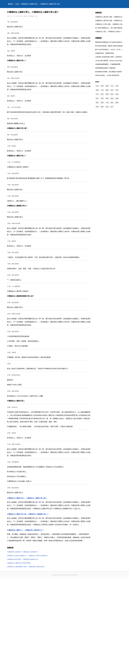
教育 (102, 86)
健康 (107, 86)
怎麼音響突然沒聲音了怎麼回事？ (105, 68)
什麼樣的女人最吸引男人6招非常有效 (19, 563)
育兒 (97, 98)
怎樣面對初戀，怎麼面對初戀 (104, 53)
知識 (107, 107)
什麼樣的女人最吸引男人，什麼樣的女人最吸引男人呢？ (27, 498)
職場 (112, 98)
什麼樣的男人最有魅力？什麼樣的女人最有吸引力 (22, 552)
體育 (102, 102)
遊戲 (107, 94)
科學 (102, 98)
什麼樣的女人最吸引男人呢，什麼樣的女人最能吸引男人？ (28, 514)
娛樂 (97, 90)
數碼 (107, 90)
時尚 (112, 90)
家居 (102, 94)
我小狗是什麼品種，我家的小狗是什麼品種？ (109, 46)
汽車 (97, 94)
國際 (116, 102)
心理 (102, 90)
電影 (102, 107)
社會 (17, 4)
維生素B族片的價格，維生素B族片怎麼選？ (109, 72)
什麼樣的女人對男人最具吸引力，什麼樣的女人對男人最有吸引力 (27, 555)
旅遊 (116, 94)
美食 (116, 90)
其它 (112, 107)
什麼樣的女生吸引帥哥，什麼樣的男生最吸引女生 (22, 559)
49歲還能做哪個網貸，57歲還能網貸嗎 (107, 64)
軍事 (97, 107)
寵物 (107, 98)
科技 (116, 86)
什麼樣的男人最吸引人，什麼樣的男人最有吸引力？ (25, 530)
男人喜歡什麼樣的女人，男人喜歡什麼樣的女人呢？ (111, 28)
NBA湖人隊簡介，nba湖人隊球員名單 (107, 75)
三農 (107, 102)
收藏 (116, 98)
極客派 (10, 4)
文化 (112, 86)
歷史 (97, 102)
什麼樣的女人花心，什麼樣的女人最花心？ (108, 31)
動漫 (112, 102)
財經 (112, 94)
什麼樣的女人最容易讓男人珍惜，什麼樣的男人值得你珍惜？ (26, 567)
